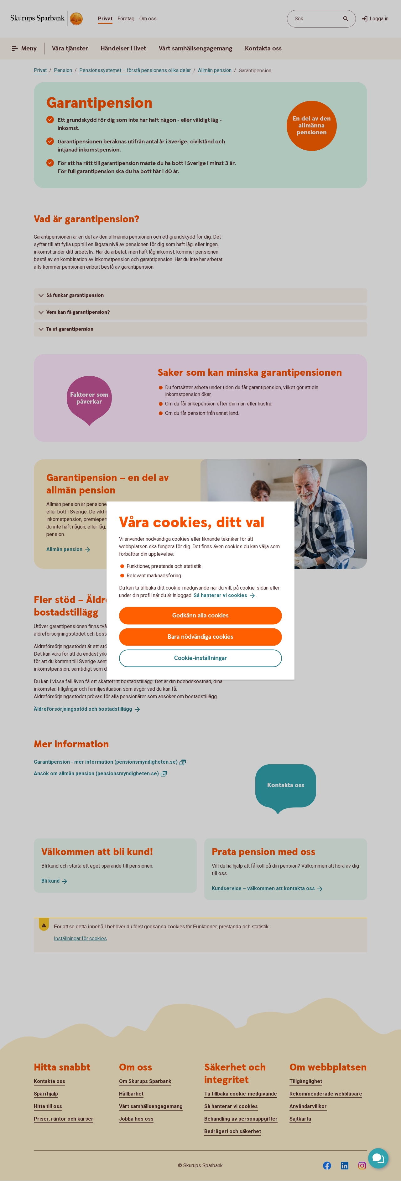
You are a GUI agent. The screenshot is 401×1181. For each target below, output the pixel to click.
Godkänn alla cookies (200, 615)
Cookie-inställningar (200, 658)
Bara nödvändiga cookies (200, 637)
